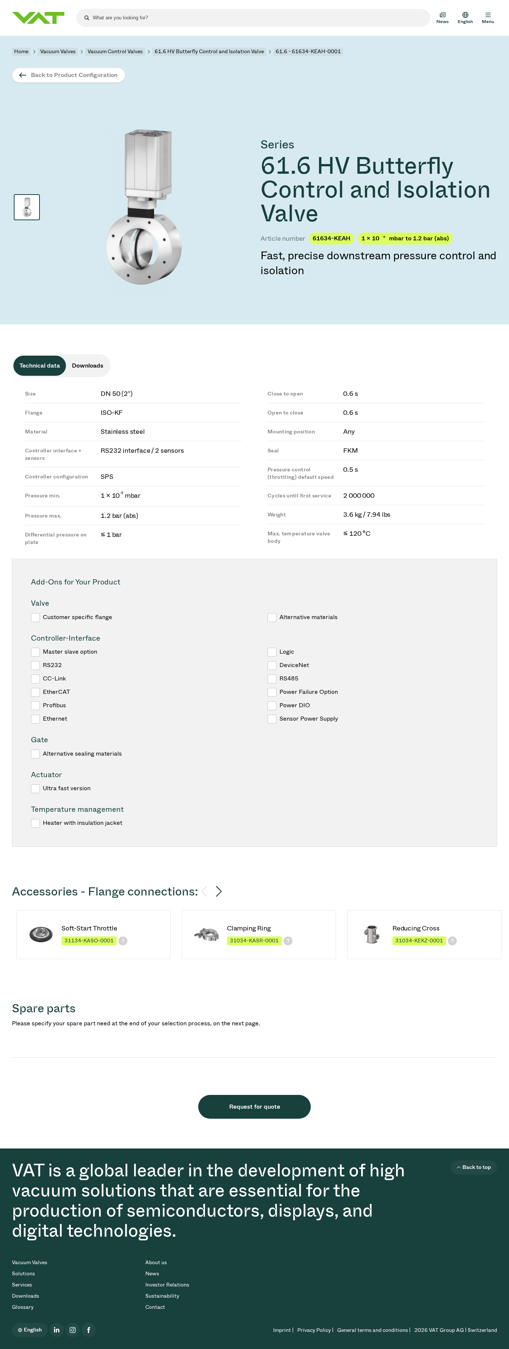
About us (156, 1262)
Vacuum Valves (58, 51)
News (152, 1274)
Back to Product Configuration (74, 74)
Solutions (23, 1274)
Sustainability (162, 1296)
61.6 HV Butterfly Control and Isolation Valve (209, 51)
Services (22, 1285)
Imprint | (283, 1330)
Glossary (23, 1307)
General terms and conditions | (374, 1330)
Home (21, 51)
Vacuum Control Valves (115, 51)
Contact (155, 1307)
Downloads (25, 1296)
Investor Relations (167, 1285)
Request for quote (254, 1106)
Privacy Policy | (315, 1330)
